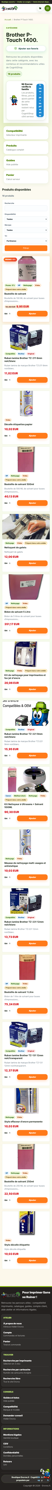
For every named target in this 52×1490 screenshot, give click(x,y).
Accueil (8, 19)
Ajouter (32, 313)
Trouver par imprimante (40, 100)
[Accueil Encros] (18, 8)
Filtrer (26, 248)
